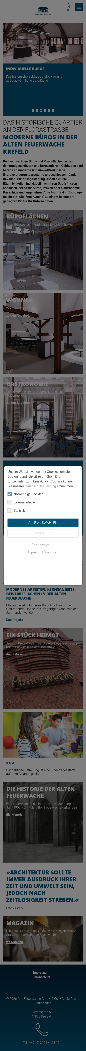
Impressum (34, 552)
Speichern (43, 533)
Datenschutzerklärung (40, 486)
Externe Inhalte (24, 502)
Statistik (19, 510)
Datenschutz (50, 552)
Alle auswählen (43, 523)
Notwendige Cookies (28, 494)
